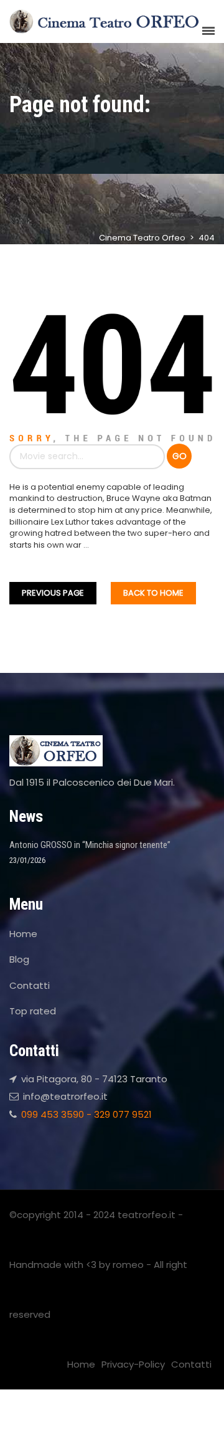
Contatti (29, 985)
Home (23, 933)
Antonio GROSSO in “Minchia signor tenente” (89, 844)
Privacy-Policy (133, 1364)
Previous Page (53, 593)
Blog (19, 959)
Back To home (153, 593)
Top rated (32, 1010)
